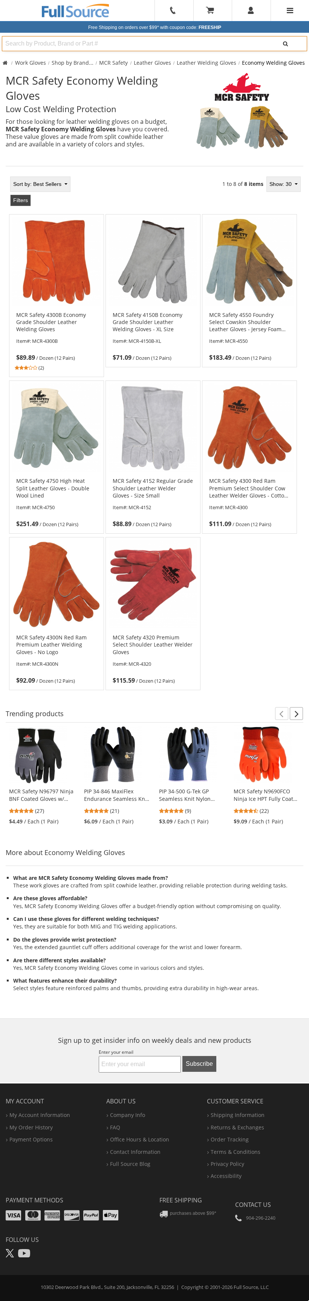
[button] (281, 713)
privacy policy (227, 1163)
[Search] (285, 44)
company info (127, 1114)
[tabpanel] (154, 430)
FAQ (115, 1127)
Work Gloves (30, 62)
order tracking (230, 1139)
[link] (57, 341)
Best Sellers (38, 184)
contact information (135, 1151)
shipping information (238, 1114)
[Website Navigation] (290, 10)
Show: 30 (281, 184)
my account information (39, 1114)
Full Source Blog (130, 1163)
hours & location (139, 1139)
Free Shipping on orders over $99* (154, 27)
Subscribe (199, 1064)
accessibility (226, 1175)
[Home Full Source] (5, 62)
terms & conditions (235, 1151)
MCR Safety (113, 62)
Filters (20, 200)
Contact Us (253, 1205)
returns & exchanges (237, 1127)
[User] (251, 10)
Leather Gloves (152, 62)
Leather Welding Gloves (206, 62)
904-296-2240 (260, 1218)
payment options (31, 1139)
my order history (31, 1127)
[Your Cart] (212, 10)
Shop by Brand (70, 62)
